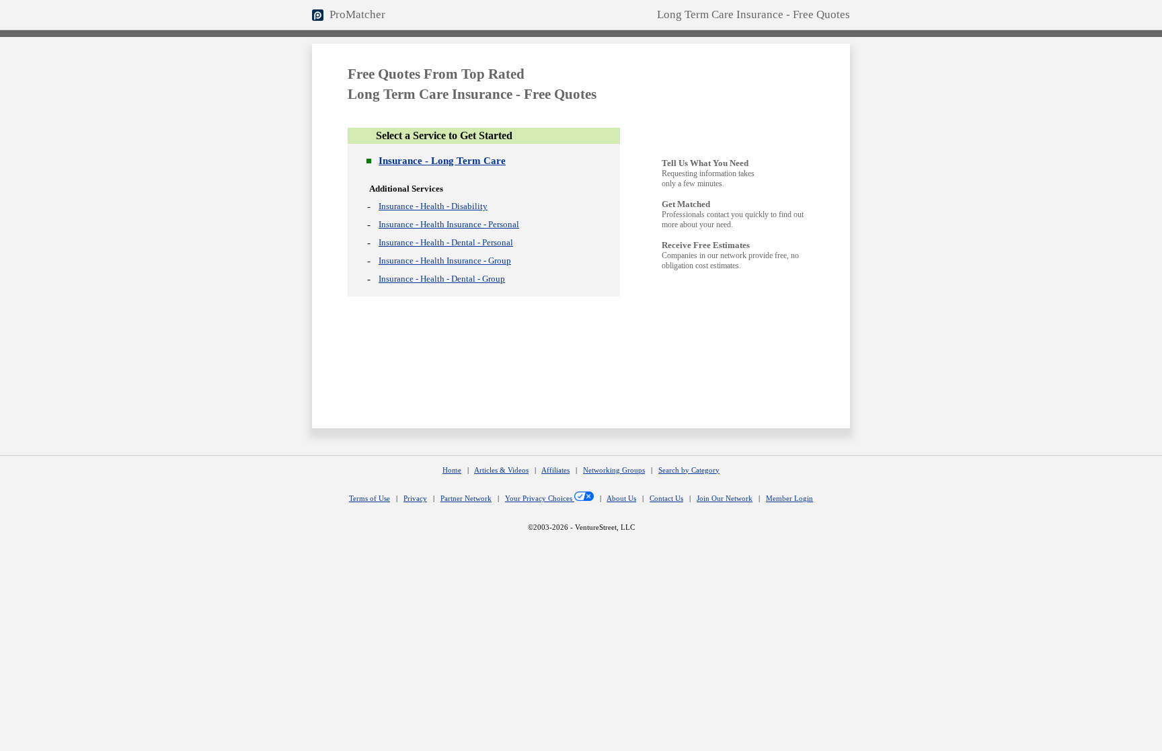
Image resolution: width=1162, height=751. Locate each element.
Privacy (415, 498)
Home (451, 470)
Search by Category (689, 470)
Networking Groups (614, 470)
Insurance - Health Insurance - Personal (449, 224)
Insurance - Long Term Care (442, 160)
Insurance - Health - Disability (433, 206)
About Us (621, 498)
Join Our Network (724, 498)
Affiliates (555, 470)
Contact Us (666, 498)
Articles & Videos (501, 470)
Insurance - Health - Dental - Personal (446, 242)
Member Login (789, 498)
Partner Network (466, 498)
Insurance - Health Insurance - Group (445, 260)
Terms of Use (369, 498)
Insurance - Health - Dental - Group (442, 279)
